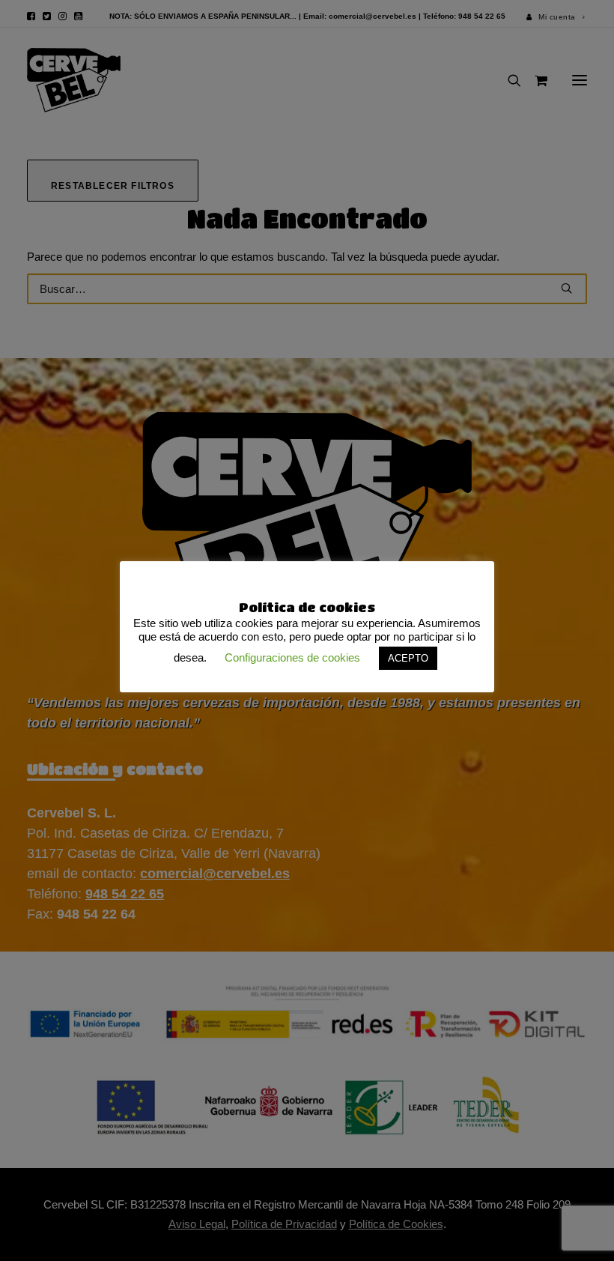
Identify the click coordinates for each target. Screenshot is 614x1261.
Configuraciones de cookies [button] (292, 657)
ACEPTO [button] (408, 658)
